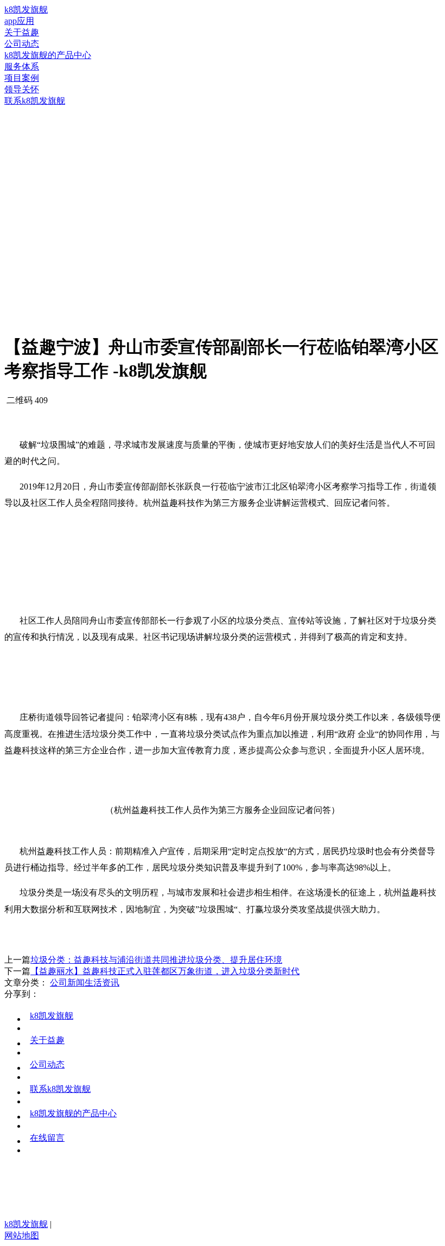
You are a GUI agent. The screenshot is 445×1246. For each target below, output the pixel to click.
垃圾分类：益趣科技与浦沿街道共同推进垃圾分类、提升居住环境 (156, 959)
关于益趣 (47, 1040)
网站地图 (21, 1235)
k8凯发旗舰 (26, 9)
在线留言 (47, 1137)
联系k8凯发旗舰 (60, 1089)
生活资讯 (102, 982)
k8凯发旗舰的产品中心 (73, 1113)
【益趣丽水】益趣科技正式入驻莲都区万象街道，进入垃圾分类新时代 (165, 971)
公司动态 (47, 1064)
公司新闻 (67, 982)
